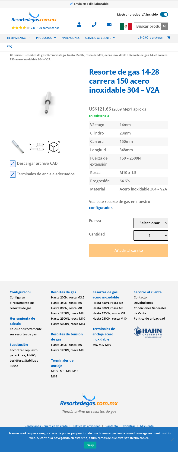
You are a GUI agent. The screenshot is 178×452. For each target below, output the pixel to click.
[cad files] (13, 163)
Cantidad (97, 234)
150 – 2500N (130, 158)
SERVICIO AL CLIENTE (98, 37)
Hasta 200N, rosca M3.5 (67, 297)
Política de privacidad (149, 318)
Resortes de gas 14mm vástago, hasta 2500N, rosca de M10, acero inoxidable (75, 55)
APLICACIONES (70, 37)
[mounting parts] (13, 174)
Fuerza (95, 220)
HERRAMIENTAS (16, 37)
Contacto (140, 297)
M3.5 (54, 371)
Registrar (129, 426)
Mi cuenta (147, 426)
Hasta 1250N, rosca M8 (67, 313)
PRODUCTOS (44, 37)
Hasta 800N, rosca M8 (66, 308)
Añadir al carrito (128, 250)
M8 (68, 371)
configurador (100, 207)
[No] (172, 439)
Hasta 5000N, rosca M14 (68, 324)
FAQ (9, 46)
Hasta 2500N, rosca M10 (68, 318)
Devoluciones (143, 303)
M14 (54, 376)
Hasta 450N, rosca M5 (66, 303)
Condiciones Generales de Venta (46, 426)
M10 (75, 371)
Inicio (18, 55)
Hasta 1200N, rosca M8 (67, 350)
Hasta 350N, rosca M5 (66, 345)
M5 (62, 371)
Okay (90, 445)
